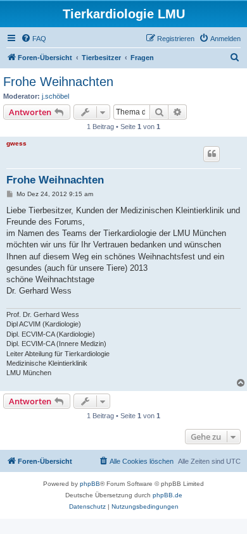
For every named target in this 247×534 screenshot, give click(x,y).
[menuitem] (33, 38)
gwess (16, 143)
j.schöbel (55, 96)
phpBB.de (167, 495)
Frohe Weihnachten (58, 82)
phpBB (90, 483)
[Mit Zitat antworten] (211, 153)
